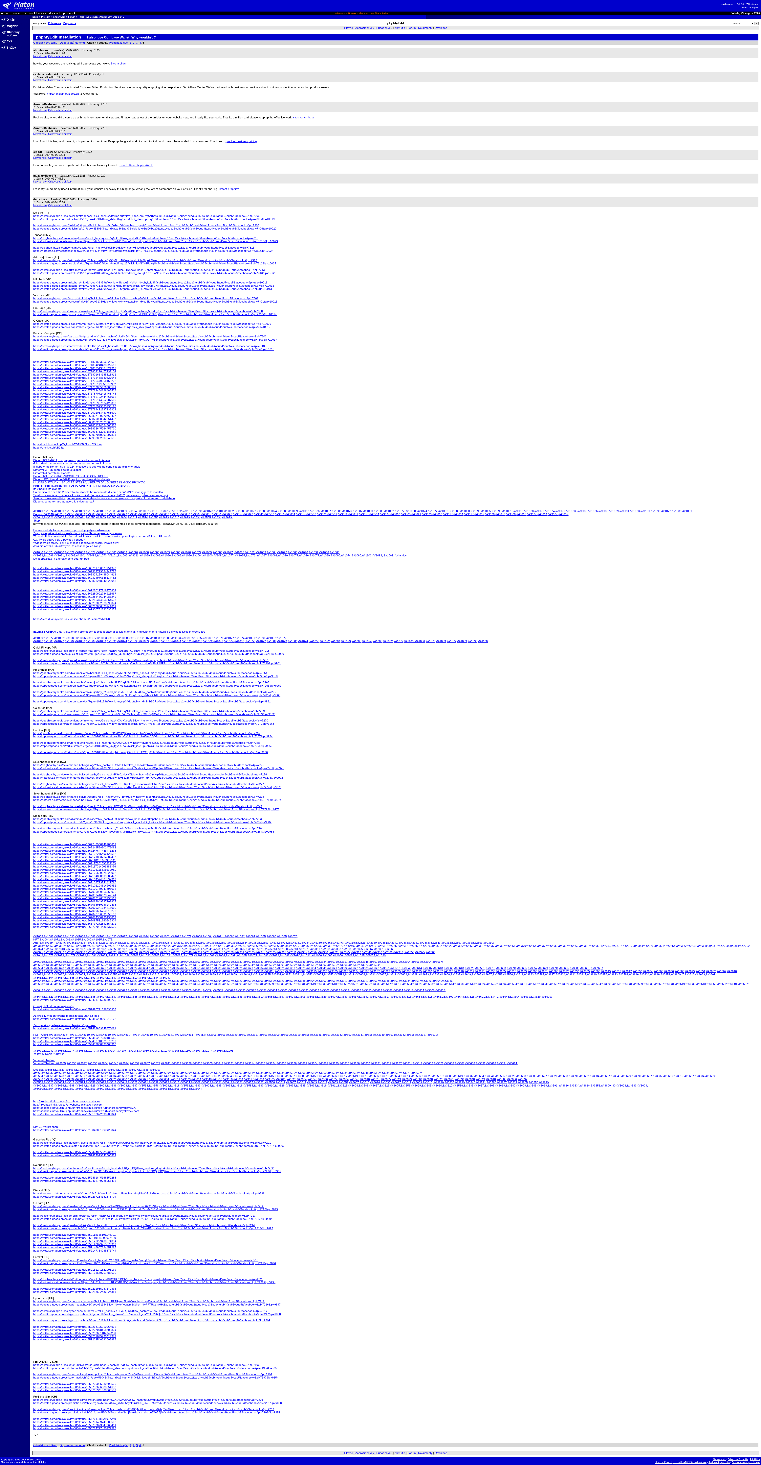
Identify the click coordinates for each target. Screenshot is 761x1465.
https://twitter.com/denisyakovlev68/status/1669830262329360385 (74, 422)
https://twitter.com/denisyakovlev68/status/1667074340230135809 (74, 917)
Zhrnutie (400, 27)
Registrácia (753, 4)
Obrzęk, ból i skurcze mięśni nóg (53, 1006)
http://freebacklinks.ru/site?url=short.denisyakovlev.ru (66, 1101)
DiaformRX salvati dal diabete (51, 473)
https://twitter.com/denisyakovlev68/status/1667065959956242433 (74, 904)
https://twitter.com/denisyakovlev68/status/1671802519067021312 (74, 368)
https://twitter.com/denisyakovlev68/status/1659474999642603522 (74, 1155)
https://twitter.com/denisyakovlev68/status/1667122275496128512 (74, 853)
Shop (36, 520)
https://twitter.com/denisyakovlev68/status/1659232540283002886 (74, 1339)
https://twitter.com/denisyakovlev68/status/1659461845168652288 (74, 1177)
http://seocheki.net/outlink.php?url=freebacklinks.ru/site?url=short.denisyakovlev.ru (84, 1107)
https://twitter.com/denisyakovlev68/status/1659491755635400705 (74, 999)
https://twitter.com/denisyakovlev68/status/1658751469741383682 (74, 1422)
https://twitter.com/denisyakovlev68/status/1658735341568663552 (74, 1390)
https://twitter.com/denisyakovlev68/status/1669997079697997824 (74, 434)
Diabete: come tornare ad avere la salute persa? (63, 501)
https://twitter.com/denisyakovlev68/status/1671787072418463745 (74, 393)
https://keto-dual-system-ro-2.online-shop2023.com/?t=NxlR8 (71, 619)
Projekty (45, 17)
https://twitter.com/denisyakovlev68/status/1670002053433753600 (74, 412)
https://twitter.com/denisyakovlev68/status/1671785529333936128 (74, 406)
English (755, 7)
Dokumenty (425, 27)
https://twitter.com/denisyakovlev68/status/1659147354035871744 (74, 1250)
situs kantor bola (303, 117)
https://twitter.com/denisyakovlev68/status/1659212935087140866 (74, 1288)
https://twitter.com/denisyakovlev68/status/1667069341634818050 (74, 907)
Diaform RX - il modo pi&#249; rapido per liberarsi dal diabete (71, 479)
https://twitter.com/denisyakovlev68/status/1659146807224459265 (74, 1247)
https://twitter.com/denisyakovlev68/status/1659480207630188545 (74, 1037)
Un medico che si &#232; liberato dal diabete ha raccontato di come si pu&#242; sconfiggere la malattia (98, 492)
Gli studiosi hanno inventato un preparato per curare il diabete (72, 463)
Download (441, 27)
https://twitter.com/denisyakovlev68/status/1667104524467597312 (74, 879)
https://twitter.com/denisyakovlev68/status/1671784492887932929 (74, 409)
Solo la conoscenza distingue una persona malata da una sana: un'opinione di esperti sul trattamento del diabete (104, 498)
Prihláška (755, 1459)
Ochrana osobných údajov (746, 1462)
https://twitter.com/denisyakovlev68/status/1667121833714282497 (74, 857)
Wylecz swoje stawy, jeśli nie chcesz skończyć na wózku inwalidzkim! (76, 542)
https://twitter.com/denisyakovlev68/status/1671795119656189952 (74, 384)
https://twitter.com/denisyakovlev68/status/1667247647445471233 (74, 850)
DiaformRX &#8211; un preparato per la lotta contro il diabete (71, 460)
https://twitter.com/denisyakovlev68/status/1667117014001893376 (74, 866)
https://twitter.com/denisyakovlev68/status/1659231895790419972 (74, 1336)
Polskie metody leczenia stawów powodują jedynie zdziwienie (71, 530)
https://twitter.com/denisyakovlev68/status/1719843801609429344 (74, 1130)
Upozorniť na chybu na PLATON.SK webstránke (681, 1462)
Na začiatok (719, 1459)
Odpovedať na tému (72, 42)
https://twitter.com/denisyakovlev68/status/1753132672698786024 (74, 1114)
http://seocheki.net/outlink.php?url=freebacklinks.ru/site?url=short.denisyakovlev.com (86, 1110)
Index (35, 17)
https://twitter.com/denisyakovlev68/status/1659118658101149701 (74, 1234)
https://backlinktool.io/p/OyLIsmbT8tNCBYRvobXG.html (67, 444)
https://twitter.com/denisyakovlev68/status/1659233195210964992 (74, 1326)
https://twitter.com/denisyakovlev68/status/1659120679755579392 (74, 1244)
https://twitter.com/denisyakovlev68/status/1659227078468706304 (74, 1329)
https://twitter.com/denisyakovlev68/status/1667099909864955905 (74, 891)
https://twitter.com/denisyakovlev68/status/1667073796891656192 (74, 914)
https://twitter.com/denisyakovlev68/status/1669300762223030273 (74, 609)
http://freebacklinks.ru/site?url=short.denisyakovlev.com (67, 1104)
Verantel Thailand (44, 1060)
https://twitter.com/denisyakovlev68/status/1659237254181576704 (74, 1196)
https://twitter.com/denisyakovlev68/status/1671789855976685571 (74, 387)
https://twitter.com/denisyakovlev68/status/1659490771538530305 (74, 1009)
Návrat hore (40, 56)
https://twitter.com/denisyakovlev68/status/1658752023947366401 (74, 1425)
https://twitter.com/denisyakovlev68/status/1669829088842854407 (74, 419)
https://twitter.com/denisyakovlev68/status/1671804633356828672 (74, 361)
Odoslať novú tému (45, 42)
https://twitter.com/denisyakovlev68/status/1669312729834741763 (74, 571)
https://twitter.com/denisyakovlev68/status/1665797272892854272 (74, 923)
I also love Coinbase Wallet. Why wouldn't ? (101, 17)
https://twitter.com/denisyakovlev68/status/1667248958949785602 (74, 844)
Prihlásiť (740, 4)
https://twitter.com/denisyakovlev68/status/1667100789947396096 (74, 888)
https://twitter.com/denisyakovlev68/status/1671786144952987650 (74, 400)
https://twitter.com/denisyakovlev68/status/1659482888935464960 (74, 1044)
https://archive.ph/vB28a (48, 447)
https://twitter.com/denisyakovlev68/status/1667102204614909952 (74, 885)
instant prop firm (229, 188)
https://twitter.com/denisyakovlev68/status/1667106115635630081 (74, 869)
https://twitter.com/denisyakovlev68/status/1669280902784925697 (74, 593)
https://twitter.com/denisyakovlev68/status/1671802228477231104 (74, 371)
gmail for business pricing (241, 141)
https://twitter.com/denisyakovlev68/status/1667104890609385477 (74, 876)
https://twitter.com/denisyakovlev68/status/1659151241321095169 (74, 1269)
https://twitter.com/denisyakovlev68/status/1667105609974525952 (74, 872)
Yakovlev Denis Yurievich (48, 1053)
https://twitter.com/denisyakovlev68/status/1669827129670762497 (74, 415)
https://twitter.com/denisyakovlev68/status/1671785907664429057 (74, 403)
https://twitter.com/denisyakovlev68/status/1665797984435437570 (74, 926)
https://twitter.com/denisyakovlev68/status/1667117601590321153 (74, 863)
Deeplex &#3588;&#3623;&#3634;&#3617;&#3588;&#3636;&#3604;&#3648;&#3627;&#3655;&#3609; (96, 1069)
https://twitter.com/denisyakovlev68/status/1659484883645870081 (74, 1028)
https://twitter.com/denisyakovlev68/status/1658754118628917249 (74, 1418)
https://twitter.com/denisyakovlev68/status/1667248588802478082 (74, 847)
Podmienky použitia (719, 1462)
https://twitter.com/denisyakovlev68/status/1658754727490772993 (74, 1428)
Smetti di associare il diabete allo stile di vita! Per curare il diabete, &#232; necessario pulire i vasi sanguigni (100, 495)
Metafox (42, 1462)
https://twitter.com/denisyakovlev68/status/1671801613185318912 (74, 374)
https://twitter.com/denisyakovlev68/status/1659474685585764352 (74, 1152)
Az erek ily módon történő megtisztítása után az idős (66, 1015)
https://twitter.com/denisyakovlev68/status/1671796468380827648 (74, 377)
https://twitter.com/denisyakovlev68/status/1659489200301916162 (74, 1018)
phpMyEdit (59, 17)
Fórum (71, 17)
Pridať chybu (384, 27)
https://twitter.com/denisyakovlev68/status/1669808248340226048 (74, 580)
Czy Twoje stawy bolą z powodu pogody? (59, 539)
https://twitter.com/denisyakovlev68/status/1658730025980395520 (74, 1383)
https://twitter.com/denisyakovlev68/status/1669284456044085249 (74, 596)
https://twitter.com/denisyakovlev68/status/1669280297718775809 (74, 590)
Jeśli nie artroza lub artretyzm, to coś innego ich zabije (67, 546)
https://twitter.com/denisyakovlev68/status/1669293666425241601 (74, 606)
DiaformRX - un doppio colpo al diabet (57, 469)
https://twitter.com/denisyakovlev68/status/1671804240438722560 (74, 365)
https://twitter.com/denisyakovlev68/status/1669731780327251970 (74, 568)
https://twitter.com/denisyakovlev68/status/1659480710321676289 (74, 1041)
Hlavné (348, 27)
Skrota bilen (118, 63)
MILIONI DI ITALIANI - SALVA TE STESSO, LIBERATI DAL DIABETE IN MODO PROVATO (89, 482)
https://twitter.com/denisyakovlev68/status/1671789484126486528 (74, 390)
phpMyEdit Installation (58, 37)
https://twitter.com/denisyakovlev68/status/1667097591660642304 (74, 920)
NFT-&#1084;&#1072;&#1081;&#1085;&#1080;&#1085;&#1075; (73, 939)
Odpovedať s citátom (60, 56)
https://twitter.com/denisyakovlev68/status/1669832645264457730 (74, 428)
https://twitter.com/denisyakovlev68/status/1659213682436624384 (74, 1291)
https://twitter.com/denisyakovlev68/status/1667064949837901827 (74, 901)
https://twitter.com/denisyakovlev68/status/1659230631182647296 (74, 1333)
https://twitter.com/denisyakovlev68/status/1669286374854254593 (74, 599)
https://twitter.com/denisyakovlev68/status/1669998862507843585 (74, 438)
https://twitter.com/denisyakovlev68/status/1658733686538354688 (74, 1387)
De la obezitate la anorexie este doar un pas (61, 558)
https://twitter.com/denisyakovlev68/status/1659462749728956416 (74, 1180)
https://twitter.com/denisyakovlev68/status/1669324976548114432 (74, 577)
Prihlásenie (54, 23)
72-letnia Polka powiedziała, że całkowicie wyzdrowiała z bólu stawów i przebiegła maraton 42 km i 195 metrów (102, 536)
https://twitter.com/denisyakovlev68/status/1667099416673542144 (74, 895)
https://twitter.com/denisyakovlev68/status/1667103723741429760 (74, 882)
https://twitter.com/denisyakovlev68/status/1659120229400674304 (74, 1241)
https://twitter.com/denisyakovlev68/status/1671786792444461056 (74, 396)
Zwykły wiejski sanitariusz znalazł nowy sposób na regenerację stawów (77, 533)
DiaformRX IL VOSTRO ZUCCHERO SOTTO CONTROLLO (70, 476)
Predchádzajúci (118, 42)
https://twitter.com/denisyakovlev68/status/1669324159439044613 (74, 574)
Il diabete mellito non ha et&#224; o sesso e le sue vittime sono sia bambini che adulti (86, 466)
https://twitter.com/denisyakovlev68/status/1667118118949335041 (74, 860)
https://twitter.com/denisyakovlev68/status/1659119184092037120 (74, 1237)
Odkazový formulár (738, 1459)
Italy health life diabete (47, 488)
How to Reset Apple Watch (136, 165)
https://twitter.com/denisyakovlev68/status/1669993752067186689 (74, 431)
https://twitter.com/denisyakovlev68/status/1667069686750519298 (74, 911)
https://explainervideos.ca (63, 93)
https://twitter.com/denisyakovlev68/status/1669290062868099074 (74, 603)
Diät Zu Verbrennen (45, 1126)
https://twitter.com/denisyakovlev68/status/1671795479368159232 (74, 380)
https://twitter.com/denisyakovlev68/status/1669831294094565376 (74, 425)
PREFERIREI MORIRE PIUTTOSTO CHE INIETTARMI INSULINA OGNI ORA (81, 485)
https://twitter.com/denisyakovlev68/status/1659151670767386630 (74, 1272)
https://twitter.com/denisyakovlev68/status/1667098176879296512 (74, 898)
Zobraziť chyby (364, 27)
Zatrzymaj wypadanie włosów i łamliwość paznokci (64, 1025)
